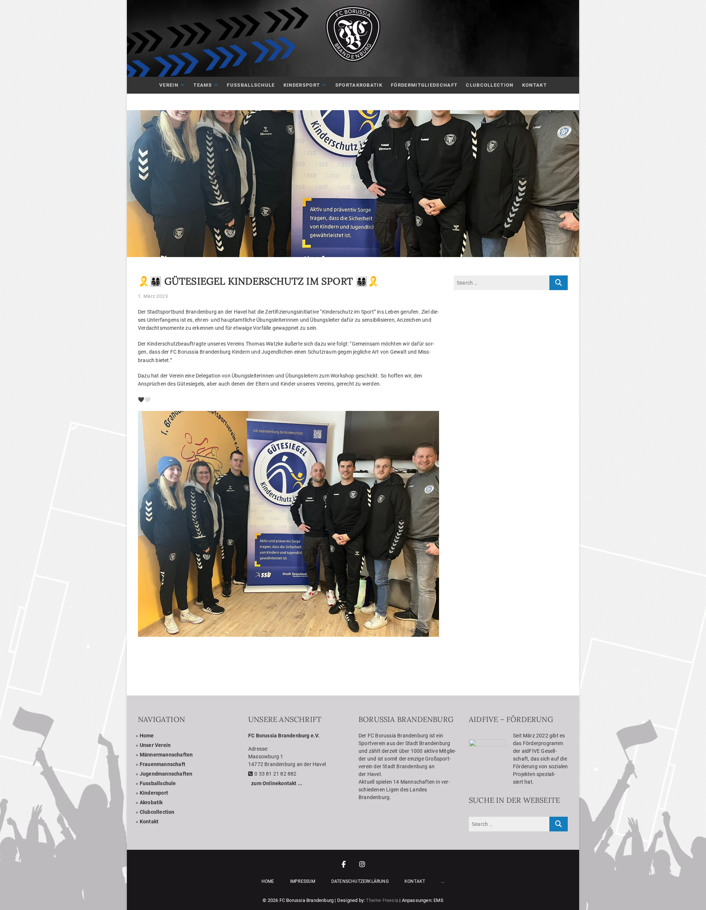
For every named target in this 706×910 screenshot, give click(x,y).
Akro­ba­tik (151, 802)
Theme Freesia (382, 900)
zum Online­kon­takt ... (276, 783)
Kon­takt (534, 85)
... (443, 881)
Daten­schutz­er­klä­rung (360, 881)
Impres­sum (302, 881)
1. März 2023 (153, 296)
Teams (202, 85)
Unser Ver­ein (155, 745)
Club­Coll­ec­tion (489, 85)
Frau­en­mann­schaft (162, 764)
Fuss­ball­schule (158, 783)
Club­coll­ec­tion (157, 812)
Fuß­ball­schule (251, 85)
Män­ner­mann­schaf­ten (166, 755)
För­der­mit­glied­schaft (424, 85)
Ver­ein (168, 85)
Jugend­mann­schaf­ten (166, 774)
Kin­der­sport (302, 85)
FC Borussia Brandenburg (306, 900)
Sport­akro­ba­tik (358, 85)
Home (147, 736)
